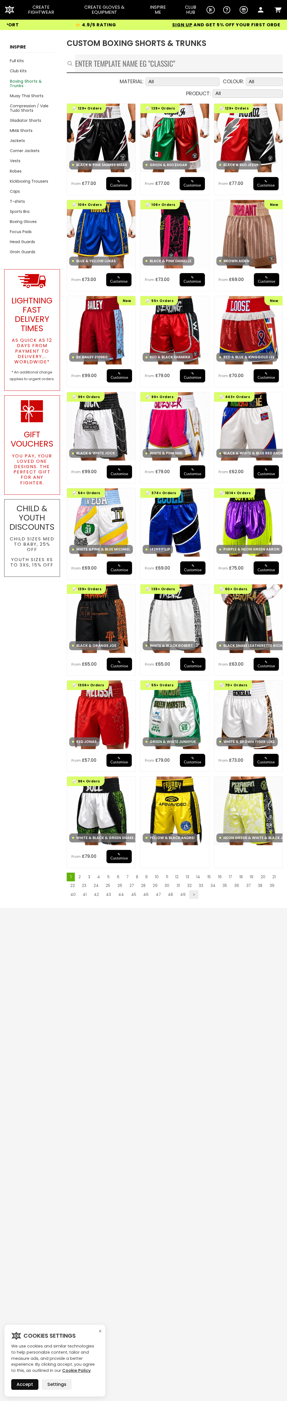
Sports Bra (19, 211)
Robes (16, 171)
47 (158, 894)
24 (96, 885)
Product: (198, 94)
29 (155, 885)
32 (189, 885)
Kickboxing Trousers (29, 181)
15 (209, 877)
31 (178, 885)
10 (157, 877)
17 (230, 877)
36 (236, 885)
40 (73, 894)
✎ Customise (119, 183)
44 (121, 894)
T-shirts (17, 201)
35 (225, 885)
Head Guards (22, 242)
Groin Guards (22, 252)
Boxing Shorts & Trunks (26, 83)
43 (108, 894)
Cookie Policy (76, 1370)
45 (133, 894)
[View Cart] (278, 9)
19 (251, 877)
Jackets (17, 140)
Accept (25, 1384)
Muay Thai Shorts (26, 96)
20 (263, 877)
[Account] (260, 9)
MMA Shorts (21, 130)
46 (146, 894)
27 (131, 885)
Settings (56, 1384)
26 (119, 885)
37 (248, 885)
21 (274, 877)
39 (272, 885)
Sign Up (142, 25)
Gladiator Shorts (25, 120)
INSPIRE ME (158, 9)
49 (183, 894)
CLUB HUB (190, 9)
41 (85, 894)
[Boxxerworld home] (9, 10)
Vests (15, 161)
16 (220, 877)
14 (198, 877)
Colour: (233, 82)
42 (96, 894)
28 (143, 885)
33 (201, 885)
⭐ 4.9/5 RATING (55, 25)
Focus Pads (21, 231)
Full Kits (17, 61)
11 (167, 877)
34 (213, 885)
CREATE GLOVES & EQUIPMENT (104, 9)
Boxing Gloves (23, 221)
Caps (15, 191)
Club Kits (18, 71)
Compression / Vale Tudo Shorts (29, 108)
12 (177, 877)
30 (167, 885)
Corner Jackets (25, 151)
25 (108, 885)
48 (170, 894)
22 (72, 885)
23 (84, 885)
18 (241, 877)
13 (187, 877)
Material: (132, 82)
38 (260, 885)
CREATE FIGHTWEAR (41, 9)
